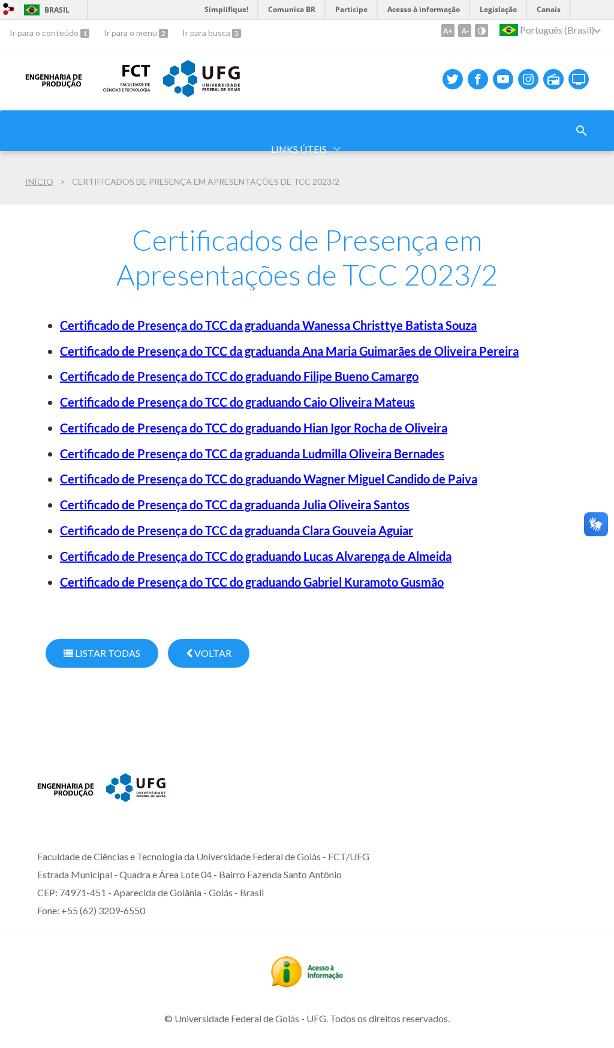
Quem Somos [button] (161, 102)
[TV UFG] (578, 79)
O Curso (74, 102)
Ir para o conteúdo (45, 33)
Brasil (44, 10)
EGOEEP (526, 102)
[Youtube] (503, 79)
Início (39, 181)
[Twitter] (453, 79)
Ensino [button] (245, 102)
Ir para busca (207, 33)
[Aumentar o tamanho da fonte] (448, 30)
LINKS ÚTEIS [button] (299, 149)
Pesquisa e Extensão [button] (349, 102)
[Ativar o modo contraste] (481, 30)
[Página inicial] (65, 804)
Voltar (211, 653)
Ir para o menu (131, 33)
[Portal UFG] (135, 798)
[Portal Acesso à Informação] (307, 983)
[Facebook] (478, 79)
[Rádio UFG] (553, 79)
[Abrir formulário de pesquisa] (581, 131)
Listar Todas (106, 653)
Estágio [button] (454, 102)
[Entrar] (9, 10)
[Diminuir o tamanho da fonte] (464, 30)
